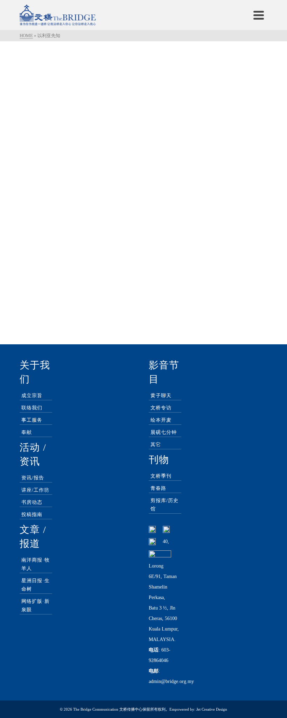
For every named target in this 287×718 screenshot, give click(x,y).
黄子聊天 (161, 395)
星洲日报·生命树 (35, 585)
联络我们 (31, 407)
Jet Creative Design (211, 709)
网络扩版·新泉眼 (35, 605)
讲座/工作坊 (35, 490)
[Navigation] (258, 15)
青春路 (158, 488)
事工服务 (31, 420)
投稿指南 (31, 514)
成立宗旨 (31, 395)
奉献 (26, 432)
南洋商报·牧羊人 (35, 564)
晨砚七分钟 (163, 432)
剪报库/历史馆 (164, 505)
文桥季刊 (161, 476)
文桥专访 (161, 407)
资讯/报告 (32, 477)
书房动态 (31, 502)
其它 (155, 444)
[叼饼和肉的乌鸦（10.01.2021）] (79, 91)
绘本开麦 (161, 420)
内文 (44, 164)
